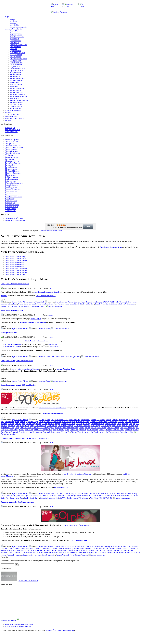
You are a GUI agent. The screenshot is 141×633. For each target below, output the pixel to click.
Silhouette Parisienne (47, 498)
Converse (121, 422)
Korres (60, 304)
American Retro (79, 302)
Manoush (58, 428)
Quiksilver (82, 430)
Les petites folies (97, 495)
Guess (26, 304)
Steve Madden (30, 432)
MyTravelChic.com (16, 71)
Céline (66, 494)
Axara (86, 546)
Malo (118, 495)
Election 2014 (14, 114)
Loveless (35, 428)
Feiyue (57, 424)
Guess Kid (9, 495)
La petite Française (112, 550)
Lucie (51, 288)
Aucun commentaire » (55, 306)
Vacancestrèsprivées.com (14, 218)
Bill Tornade (9, 422)
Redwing (102, 430)
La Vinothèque (52, 426)
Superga (39, 432)
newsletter (13, 21)
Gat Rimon (71, 424)
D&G (53, 357)
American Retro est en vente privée (33, 322)
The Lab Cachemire (48, 555)
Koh (55, 304)
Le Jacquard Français (65, 426)
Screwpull (14, 432)
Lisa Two (106, 495)
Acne (52, 420)
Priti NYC (122, 304)
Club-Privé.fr (14, 43)
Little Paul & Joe (26, 428)
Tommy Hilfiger (23, 306)
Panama (21, 430)
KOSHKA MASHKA (38, 495)
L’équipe (13, 23)
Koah (27, 426)
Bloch (17, 422)
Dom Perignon (20, 424)
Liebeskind (73, 304)
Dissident (92, 494)
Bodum (22, 422)
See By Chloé (29, 498)
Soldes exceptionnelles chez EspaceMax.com (17, 502)
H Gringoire (25, 495)
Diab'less (128, 422)
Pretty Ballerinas (58, 430)
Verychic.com (14, 98)
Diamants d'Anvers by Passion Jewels (71, 548)
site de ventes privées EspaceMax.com (25, 369)
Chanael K (30, 548)
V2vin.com (14, 86)
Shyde (37, 498)
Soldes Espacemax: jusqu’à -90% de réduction (18, 385)
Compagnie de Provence (127, 302)
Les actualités (14, 25)
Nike (78, 357)
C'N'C (41, 422)
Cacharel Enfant (6, 548)
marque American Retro (66, 369)
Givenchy (86, 424)
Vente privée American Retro (12, 310)
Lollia (80, 304)
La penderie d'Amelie (62, 495)
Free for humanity (123, 494)
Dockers (11, 424)
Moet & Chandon (113, 428)
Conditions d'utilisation (66, 630)
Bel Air (88, 302)
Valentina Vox (65, 432)
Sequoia (22, 432)
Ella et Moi (112, 494)
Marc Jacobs (125, 495)
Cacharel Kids (56, 422)
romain (50, 315)
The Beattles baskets (70, 498)
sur (61, 487)
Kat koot (4, 426)
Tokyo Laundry (84, 498)
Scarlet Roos (19, 498)
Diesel (10, 304)
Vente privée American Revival (16, 258)
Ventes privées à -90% (9, 332)
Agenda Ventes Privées (20, 302)
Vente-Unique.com (16, 92)
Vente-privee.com (16, 90)
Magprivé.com (15, 67)
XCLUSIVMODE (105, 498)
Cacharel (47, 422)
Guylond (17, 495)
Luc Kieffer (43, 428)
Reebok (109, 430)
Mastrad (81, 428)
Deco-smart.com (15, 47)
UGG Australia (35, 306)
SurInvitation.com (16, 84)
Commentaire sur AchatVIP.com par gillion (50, 231)
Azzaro (102, 420)
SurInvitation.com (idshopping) (16, 220)
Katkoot (47, 550)
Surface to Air (5, 306)
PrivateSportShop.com (17, 78)
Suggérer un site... (16, 108)
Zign (43, 306)
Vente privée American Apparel (16, 260)
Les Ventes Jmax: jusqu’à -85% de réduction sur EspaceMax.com (25, 438)
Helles (119, 424)
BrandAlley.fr (14, 39)
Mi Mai (93, 428)
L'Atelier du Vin (40, 426)
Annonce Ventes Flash (36, 302)
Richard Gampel (118, 430)
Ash (97, 420)
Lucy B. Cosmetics (102, 304)
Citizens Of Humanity (42, 548)
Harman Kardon (110, 424)
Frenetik (64, 424)
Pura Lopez (131, 304)
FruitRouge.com (15, 57)
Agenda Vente (11, 621)
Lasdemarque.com (16, 63)
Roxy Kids (128, 430)
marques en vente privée (18, 27)
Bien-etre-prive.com (17, 37)
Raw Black (10, 498)
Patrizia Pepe (113, 304)
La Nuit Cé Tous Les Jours (95, 550)
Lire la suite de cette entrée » (46, 296)
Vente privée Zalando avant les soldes (15, 284)
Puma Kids (74, 430)
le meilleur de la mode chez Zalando (47, 292)
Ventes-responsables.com (18, 96)
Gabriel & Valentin (128, 548)
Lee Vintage (95, 426)
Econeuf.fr (13, 49)
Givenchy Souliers (97, 424)
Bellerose (115, 420)
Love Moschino (88, 304)
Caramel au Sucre (82, 422)
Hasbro (33, 550)
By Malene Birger (32, 422)
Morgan (73, 357)
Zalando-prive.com (16, 106)
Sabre (133, 552)
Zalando (4, 296)
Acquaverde (59, 420)
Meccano (47, 552)
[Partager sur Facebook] (37, 288)
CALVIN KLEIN (109, 302)
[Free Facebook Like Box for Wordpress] (18, 619)
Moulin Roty (71, 552)
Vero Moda (89, 432)
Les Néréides (116, 426)
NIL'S (133, 495)
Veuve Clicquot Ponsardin (118, 432)
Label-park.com (15, 61)
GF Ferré (79, 424)
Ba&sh (108, 420)
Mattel (41, 552)
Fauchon (51, 424)
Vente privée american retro (14, 262)
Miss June (62, 552)
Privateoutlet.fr (15, 76)
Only (16, 430)
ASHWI (60, 494)
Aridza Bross (85, 420)
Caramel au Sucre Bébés (98, 422)
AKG (66, 420)
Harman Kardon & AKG (21, 550)
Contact (12, 19)
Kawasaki (11, 426)
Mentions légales (51, 630)
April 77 (53, 494)
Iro (30, 304)
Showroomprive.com (17, 80)
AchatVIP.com (15, 31)
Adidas (70, 302)
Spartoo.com (14, 82)
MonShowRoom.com (17, 69)
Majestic (51, 428)
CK (117, 302)
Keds (17, 426)
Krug (32, 426)
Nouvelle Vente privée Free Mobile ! (18, 626)
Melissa (87, 428)
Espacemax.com (15, 51)
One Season (9, 430)
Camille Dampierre (68, 422)
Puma (67, 430)
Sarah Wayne (5, 432)
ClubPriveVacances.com (18, 45)
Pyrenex (103, 552)
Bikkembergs (123, 420)
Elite (62, 357)
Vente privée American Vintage (16, 270)
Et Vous (44, 424)
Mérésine (55, 552)
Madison (29, 552)
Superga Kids (47, 432)
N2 (125, 428)
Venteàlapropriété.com (17, 94)
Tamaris (14, 306)
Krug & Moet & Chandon (64, 550)
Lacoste (66, 304)
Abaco (47, 420)
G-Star (20, 304)
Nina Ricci (131, 428)
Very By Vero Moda (101, 432)
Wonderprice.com (16, 104)
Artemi (93, 420)
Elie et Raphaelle (102, 494)
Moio (121, 428)
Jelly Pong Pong (47, 304)
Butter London (96, 302)
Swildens (56, 432)
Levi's (17, 428)
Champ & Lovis (75, 494)
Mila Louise (101, 428)
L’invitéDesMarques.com (18, 59)
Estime (38, 424)
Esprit (15, 304)
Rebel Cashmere (92, 430)
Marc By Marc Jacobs (70, 428)
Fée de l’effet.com (16, 55)
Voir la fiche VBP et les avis (28, 581)
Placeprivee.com (15, 72)
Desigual (4, 304)
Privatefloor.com (15, 74)
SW (61, 498)
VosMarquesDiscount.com (19, 100)
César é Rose (112, 422)
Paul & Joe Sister (39, 430)
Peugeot (49, 430)
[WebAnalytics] (79, 630)
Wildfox (130, 432)
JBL (137, 424)
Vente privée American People (15, 256)
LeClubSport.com (16, 65)
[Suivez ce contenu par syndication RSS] (3, 621)
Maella (113, 495)
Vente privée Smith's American (16, 268)
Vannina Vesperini (77, 432)
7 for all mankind (61, 302)
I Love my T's (127, 424)
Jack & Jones (36, 304)
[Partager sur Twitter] (39, 288)
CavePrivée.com (15, 41)
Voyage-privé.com (16, 102)
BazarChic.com (15, 33)
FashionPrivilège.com (17, 53)
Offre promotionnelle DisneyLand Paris (19, 624)
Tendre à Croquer (34, 555)
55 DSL (41, 420)
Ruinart (135, 430)
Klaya (22, 426)
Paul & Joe (29, 430)
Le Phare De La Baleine (82, 426)
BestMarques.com (16, 35)
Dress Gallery (30, 424)
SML (57, 498)
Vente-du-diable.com (17, 88)
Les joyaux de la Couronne (80, 495)
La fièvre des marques (13, 345)
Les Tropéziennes (128, 426)
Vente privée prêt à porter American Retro (17, 361)
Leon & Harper (106, 426)
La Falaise (51, 495)
